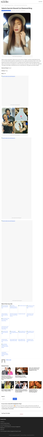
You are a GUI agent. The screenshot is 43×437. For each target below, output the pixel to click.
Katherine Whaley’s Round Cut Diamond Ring (4, 315)
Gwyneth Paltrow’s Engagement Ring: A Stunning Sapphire (33, 390)
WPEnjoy (25, 435)
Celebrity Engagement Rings (8, 5)
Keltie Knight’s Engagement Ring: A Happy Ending (7, 390)
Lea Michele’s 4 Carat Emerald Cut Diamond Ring (30, 340)
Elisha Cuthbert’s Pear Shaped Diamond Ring (21, 340)
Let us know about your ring (5, 425)
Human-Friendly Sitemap (4, 423)
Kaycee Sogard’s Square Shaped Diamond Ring (13, 340)
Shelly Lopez (13, 10)
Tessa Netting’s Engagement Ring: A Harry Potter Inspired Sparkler (4, 354)
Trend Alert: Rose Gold (21, 313)
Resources (2, 429)
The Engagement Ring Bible (15, 435)
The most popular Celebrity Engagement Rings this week (10, 431)
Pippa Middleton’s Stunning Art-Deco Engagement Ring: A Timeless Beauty (21, 390)
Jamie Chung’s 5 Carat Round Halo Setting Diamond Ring (4, 327)
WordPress (32, 435)
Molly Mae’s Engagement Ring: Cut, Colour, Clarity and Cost (14, 315)
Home (2, 5)
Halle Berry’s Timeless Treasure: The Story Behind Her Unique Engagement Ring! (7, 377)
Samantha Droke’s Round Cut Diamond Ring (4, 340)
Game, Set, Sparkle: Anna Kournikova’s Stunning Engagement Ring (34, 369)
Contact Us (2, 421)
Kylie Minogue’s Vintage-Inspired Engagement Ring (20, 376)
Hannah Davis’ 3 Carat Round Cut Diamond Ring (30, 315)
